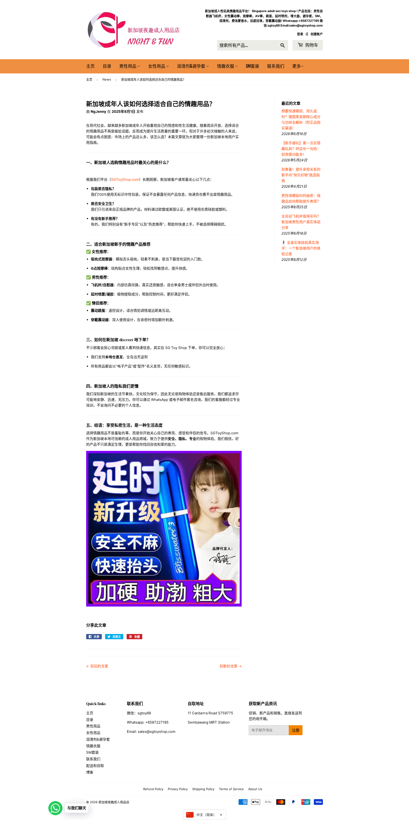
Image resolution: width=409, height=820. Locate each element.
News (106, 79)
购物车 (311, 45)
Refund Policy (153, 789)
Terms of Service (231, 789)
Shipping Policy (203, 789)
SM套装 (252, 66)
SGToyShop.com (125, 179)
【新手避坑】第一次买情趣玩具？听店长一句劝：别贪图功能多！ (300, 149)
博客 (89, 772)
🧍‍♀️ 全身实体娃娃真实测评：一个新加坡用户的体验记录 (300, 248)
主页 (90, 66)
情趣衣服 (226, 66)
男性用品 (128, 66)
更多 (296, 66)
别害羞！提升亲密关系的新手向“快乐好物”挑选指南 (300, 175)
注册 (295, 730)
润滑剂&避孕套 (191, 66)
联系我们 (275, 66)
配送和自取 (95, 765)
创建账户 (317, 34)
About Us (255, 789)
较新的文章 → (231, 666)
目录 (107, 66)
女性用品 (157, 66)
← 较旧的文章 (97, 666)
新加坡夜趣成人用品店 (113, 802)
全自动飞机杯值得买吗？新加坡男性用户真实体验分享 (300, 222)
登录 (300, 34)
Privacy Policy (178, 789)
